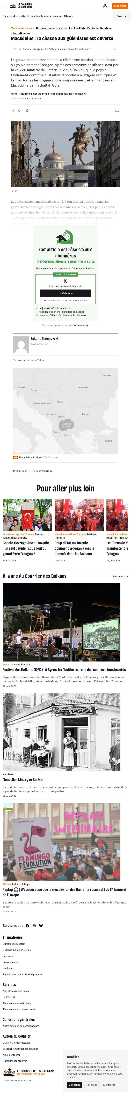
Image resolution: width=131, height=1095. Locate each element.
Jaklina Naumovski (75, 93)
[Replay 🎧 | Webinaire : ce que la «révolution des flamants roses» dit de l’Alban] (61, 842)
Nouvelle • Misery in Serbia (23, 779)
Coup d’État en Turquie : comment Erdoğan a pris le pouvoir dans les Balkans (74, 548)
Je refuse (91, 1084)
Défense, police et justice (51, 28)
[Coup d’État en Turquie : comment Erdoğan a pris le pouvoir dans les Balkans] (79, 515)
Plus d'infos (108, 1084)
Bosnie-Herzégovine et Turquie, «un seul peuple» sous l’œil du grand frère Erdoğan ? (26, 548)
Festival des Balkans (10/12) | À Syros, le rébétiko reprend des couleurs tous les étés (64, 669)
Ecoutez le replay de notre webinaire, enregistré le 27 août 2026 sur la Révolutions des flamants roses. (64, 904)
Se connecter (81, 325)
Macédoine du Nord (22, 28)
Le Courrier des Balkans (25, 6)
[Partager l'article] (27, 110)
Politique (93, 28)
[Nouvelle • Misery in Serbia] (61, 732)
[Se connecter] (106, 6)
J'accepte (74, 1084)
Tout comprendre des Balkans (31, 1074)
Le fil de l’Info (77, 28)
